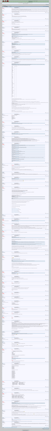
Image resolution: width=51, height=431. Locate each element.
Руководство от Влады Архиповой (14, 210)
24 (14, 427)
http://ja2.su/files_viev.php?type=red (17, 165)
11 (7, 427)
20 (12, 427)
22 (13, 427)
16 (10, 427)
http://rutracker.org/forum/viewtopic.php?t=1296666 (16, 258)
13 (8, 427)
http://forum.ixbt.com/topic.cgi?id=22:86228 (15, 221)
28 (16, 427)
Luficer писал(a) (17, 35)
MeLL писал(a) (16, 122)
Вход (29, 1)
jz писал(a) (16, 241)
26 (15, 427)
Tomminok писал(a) (17, 144)
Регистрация (31, 1)
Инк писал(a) (17, 402)
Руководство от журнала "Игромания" (15, 208)
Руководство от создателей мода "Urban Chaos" (16, 212)
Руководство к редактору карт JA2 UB (15, 211)
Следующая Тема (47, 6)
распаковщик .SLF (23, 191)
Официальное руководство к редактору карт (15, 209)
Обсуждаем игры (4, 5)
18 (11, 427)
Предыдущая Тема (44, 6)
